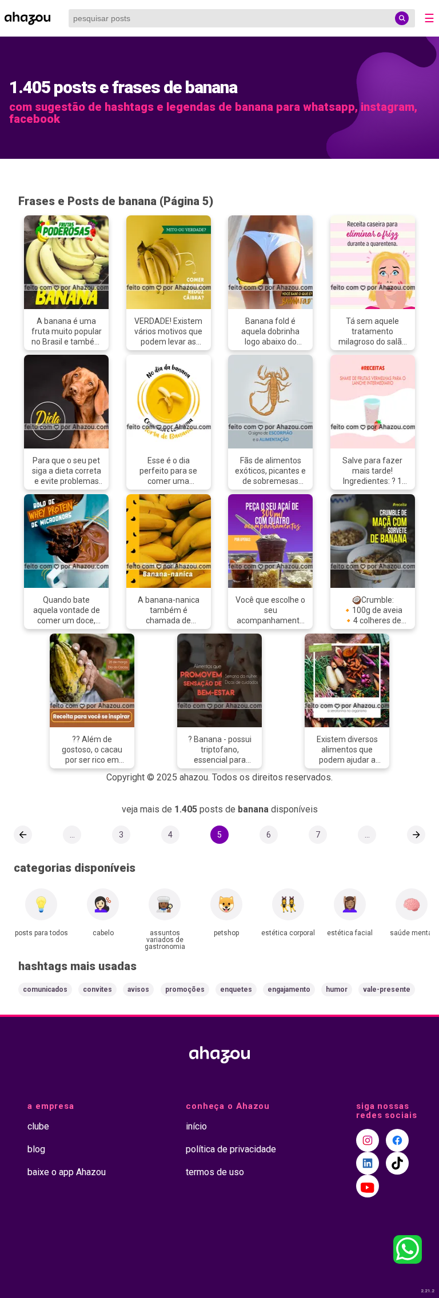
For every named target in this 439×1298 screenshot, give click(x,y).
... (72, 834)
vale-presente (386, 989)
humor (337, 989)
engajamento (289, 989)
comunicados (45, 989)
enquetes (236, 989)
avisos (138, 989)
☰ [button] (429, 18)
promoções (185, 989)
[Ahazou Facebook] (397, 1140)
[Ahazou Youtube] (367, 1186)
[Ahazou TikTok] (397, 1163)
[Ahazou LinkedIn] (367, 1163)
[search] (402, 18)
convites (97, 989)
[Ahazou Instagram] (367, 1140)
